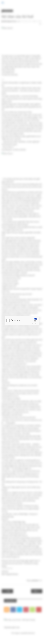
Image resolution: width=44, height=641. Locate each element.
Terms (36, 323)
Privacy (33, 323)
